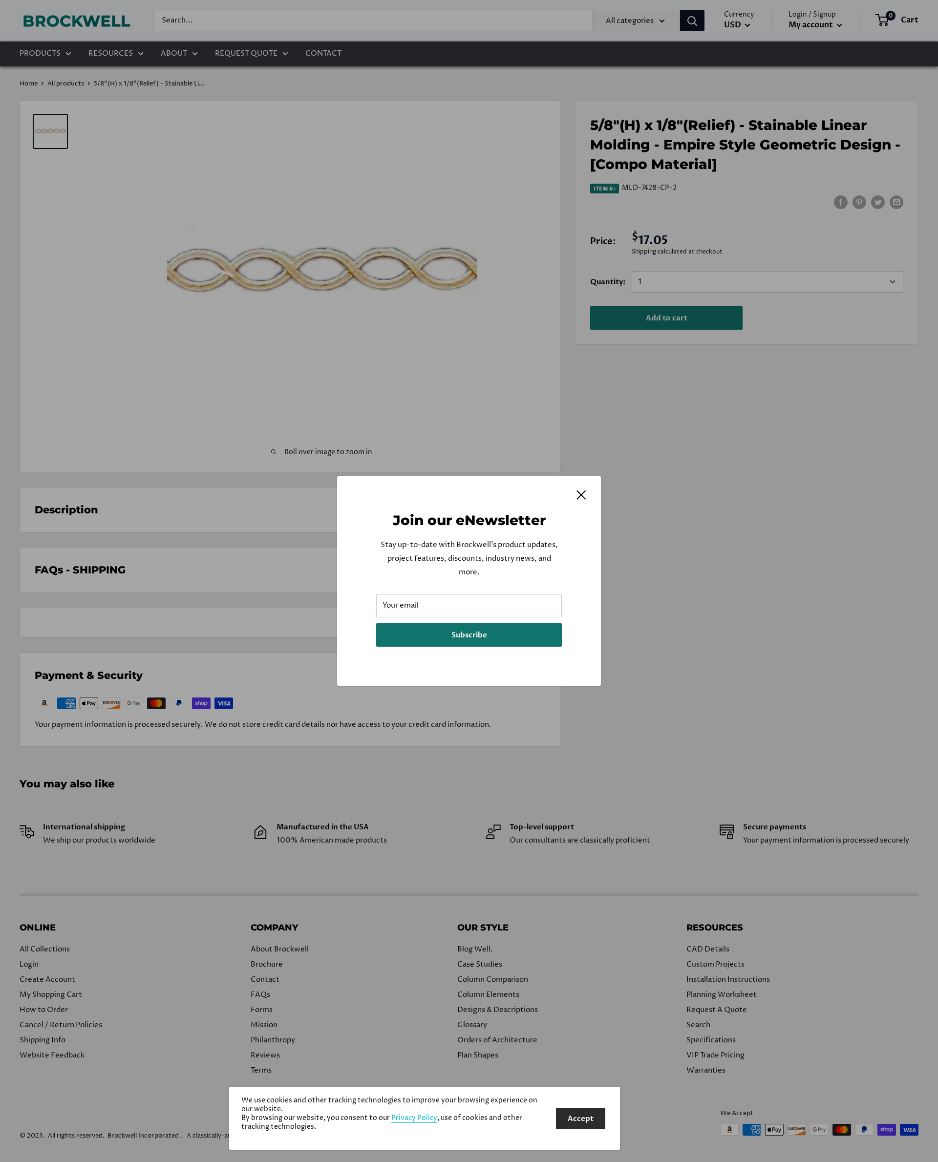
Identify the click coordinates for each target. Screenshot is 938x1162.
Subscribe (469, 635)
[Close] (581, 495)
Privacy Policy (414, 1118)
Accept (581, 1118)
